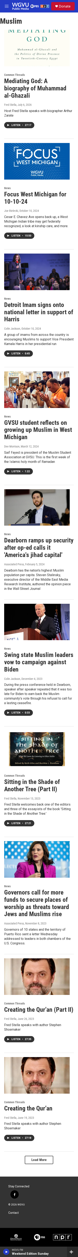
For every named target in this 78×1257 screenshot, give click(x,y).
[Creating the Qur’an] (37, 1075)
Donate (65, 6)
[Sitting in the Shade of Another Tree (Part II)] (37, 749)
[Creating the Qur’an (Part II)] (37, 976)
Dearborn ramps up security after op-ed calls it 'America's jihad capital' (38, 547)
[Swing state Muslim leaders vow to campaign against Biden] (37, 622)
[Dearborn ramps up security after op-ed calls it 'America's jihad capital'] (37, 507)
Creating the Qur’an (28, 1108)
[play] (6, 1252)
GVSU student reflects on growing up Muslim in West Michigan (38, 430)
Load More (39, 1160)
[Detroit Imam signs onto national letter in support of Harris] (37, 272)
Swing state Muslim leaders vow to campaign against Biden (38, 662)
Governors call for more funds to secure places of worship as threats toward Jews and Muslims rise (36, 903)
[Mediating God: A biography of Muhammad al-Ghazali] (37, 48)
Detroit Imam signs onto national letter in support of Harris (38, 312)
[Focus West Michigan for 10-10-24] (37, 161)
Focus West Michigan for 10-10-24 (35, 198)
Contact (13, 1212)
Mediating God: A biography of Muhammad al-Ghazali (35, 88)
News (7, 188)
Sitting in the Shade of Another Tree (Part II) (32, 785)
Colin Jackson (12, 328)
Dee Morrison (12, 446)
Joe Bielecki (11, 210)
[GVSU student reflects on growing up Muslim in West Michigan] (37, 389)
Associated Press (14, 564)
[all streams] (72, 1252)
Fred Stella (10, 104)
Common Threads (14, 74)
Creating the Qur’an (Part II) (38, 1009)
